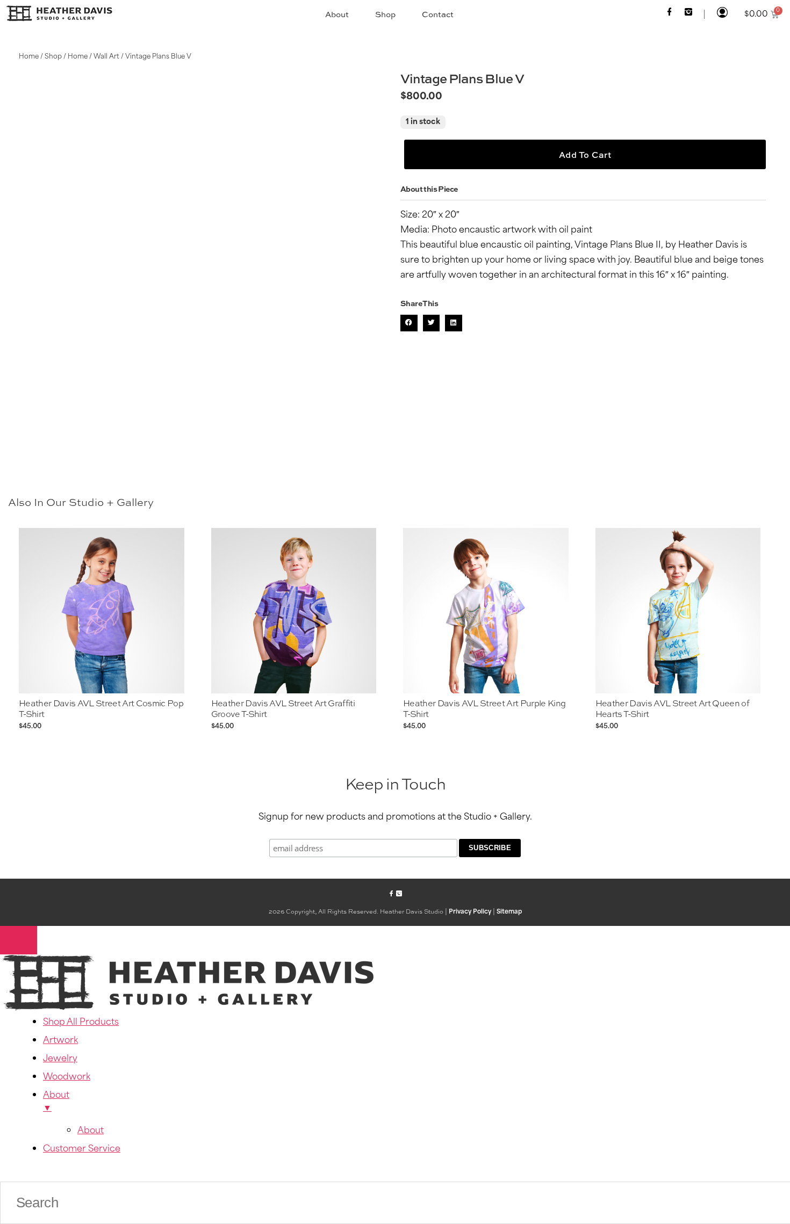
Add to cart (585, 155)
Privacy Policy (470, 912)
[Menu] (18, 940)
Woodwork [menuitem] (66, 1077)
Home (29, 57)
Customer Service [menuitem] (81, 1149)
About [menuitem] (56, 1102)
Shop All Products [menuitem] (81, 1022)
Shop (385, 14)
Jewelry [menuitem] (60, 1059)
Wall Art (106, 57)
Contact (438, 14)
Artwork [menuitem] (60, 1041)
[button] (409, 323)
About (337, 14)
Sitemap (509, 912)
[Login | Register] (722, 13)
